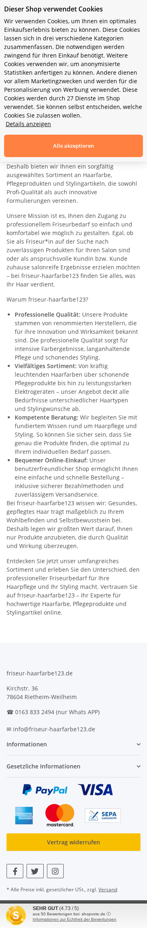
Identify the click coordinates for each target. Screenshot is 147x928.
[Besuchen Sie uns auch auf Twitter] (35, 871)
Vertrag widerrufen (73, 842)
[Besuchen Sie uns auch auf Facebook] (15, 871)
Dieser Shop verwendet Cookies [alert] (53, 8)
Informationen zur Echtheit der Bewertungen (74, 919)
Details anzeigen (28, 124)
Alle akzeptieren (73, 145)
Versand (107, 889)
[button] (73, 744)
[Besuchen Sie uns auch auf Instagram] (55, 871)
